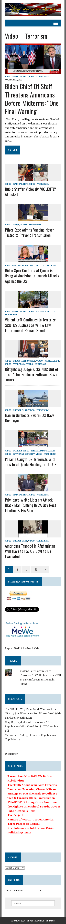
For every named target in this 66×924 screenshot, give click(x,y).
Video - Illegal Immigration (39, 450)
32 (36, 569)
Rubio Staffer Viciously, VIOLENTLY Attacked (30, 191)
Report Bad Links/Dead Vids (22, 648)
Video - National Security (20, 265)
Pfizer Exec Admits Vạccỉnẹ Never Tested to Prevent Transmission (29, 232)
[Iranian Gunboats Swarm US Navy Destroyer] (33, 404)
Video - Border (13, 450)
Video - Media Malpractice (20, 361)
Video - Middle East (16, 410)
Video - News (12, 224)
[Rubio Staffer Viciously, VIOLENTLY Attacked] (33, 178)
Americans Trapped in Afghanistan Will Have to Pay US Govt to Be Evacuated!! (30, 551)
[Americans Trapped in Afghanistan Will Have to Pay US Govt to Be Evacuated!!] (33, 535)
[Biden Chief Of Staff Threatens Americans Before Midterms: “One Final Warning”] (33, 72)
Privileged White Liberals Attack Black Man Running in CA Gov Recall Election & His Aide (31, 505)
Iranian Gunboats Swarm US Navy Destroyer (29, 417)
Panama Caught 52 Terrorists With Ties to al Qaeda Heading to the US (31, 461)
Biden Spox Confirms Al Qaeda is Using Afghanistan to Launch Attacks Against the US (32, 275)
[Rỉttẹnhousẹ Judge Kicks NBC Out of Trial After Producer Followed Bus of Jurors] (33, 355)
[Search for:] (33, 903)
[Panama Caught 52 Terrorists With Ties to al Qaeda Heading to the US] (33, 445)
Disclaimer (11, 754)
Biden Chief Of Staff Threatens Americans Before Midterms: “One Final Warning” (32, 98)
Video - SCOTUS (37, 311)
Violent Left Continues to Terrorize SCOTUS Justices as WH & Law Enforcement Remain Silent (30, 325)
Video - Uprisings (36, 364)
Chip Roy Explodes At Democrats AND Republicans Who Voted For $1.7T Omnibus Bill (31, 726)
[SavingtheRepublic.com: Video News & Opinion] (33, 9)
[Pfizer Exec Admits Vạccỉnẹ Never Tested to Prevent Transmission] (33, 219)
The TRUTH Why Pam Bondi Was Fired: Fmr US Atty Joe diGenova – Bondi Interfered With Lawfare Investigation (33, 713)
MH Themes (51, 920)
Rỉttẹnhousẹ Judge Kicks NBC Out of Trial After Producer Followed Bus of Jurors (32, 374)
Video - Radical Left (16, 76)
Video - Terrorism (39, 76)
